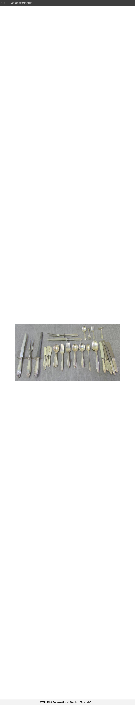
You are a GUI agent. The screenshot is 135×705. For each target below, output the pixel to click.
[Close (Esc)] (132, 3)
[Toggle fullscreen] (120, 3)
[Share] (126, 3)
